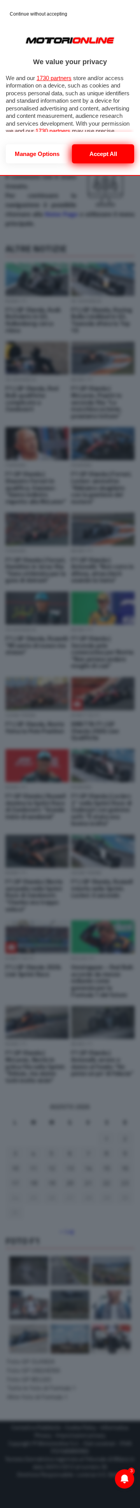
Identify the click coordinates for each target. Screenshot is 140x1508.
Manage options (37, 154)
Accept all (103, 154)
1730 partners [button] (54, 78)
